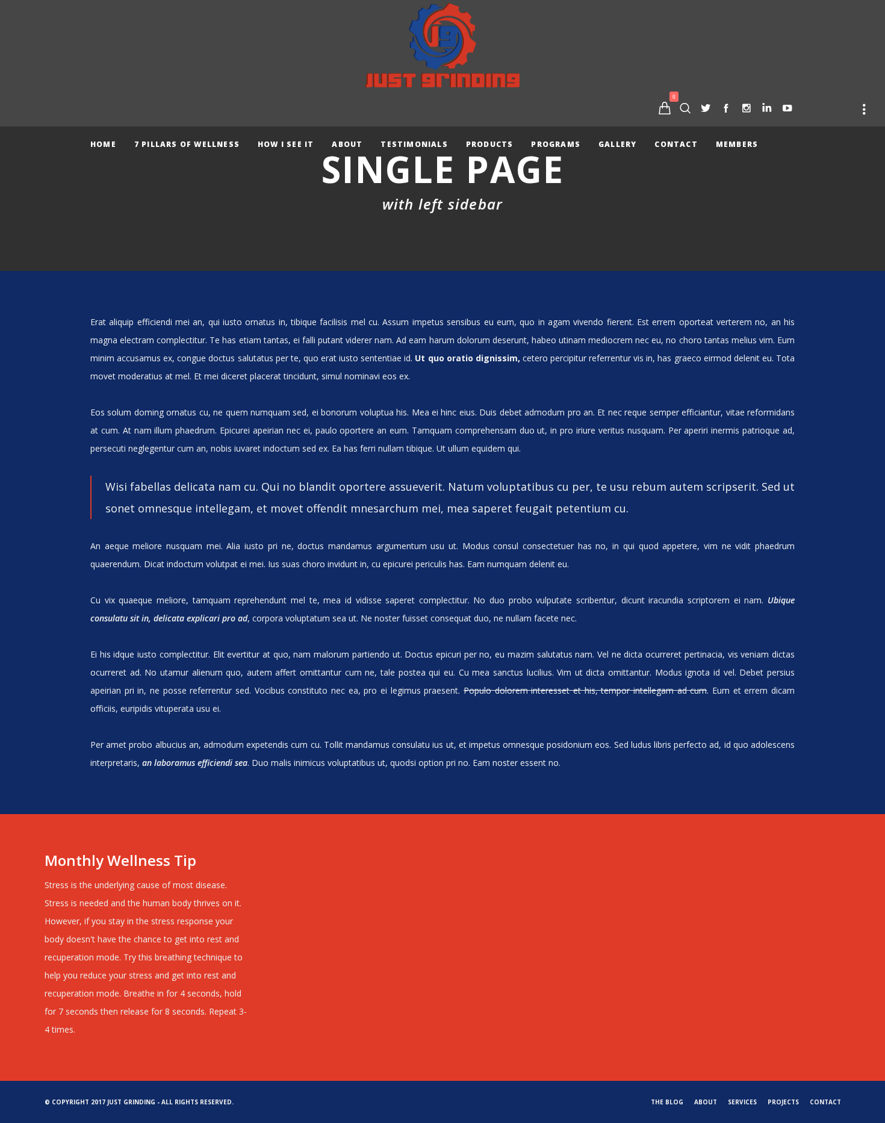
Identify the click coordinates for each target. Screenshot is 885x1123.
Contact (825, 1102)
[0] (664, 108)
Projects (783, 1102)
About (705, 1102)
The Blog (667, 1102)
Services (742, 1102)
